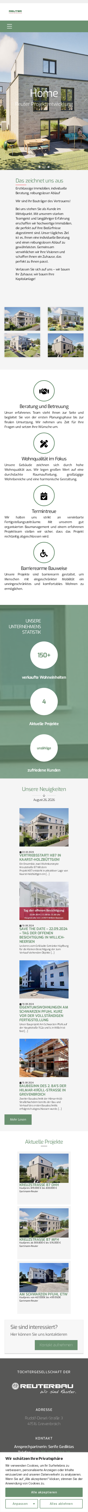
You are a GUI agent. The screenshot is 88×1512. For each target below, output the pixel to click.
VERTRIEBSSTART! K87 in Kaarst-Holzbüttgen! (40, 857)
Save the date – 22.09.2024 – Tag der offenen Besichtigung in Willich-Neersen (43, 935)
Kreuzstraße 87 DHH (39, 1185)
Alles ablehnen (61, 1503)
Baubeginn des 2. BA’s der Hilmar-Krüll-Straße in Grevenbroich (42, 1090)
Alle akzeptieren (44, 1492)
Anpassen (20, 1503)
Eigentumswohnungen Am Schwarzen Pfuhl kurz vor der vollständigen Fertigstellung (43, 1013)
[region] (44, 1482)
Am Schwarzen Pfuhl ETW (43, 1294)
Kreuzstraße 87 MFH (39, 1239)
